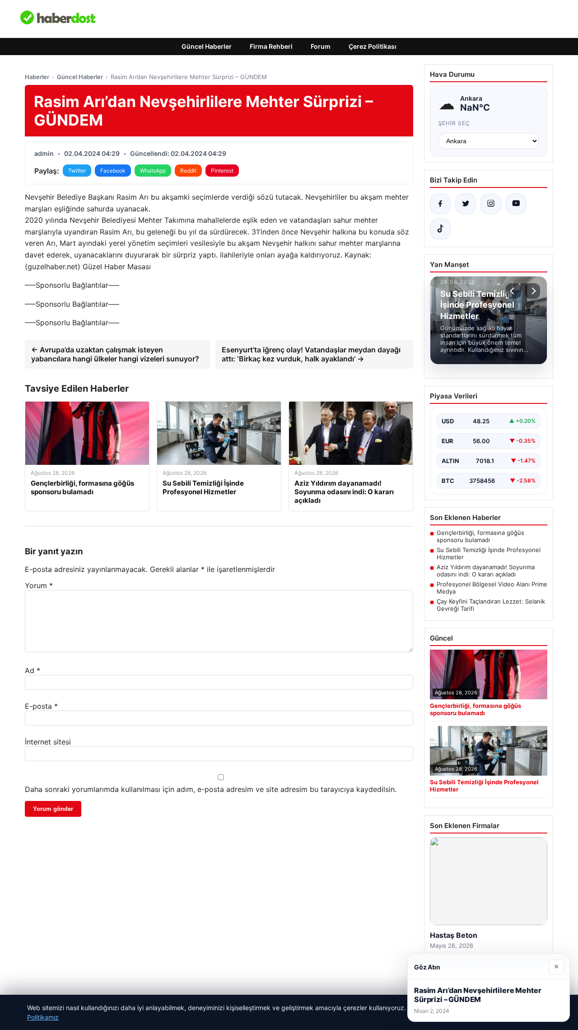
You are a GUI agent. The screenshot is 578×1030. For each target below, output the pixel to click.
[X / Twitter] (465, 203)
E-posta (41, 706)
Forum (321, 46)
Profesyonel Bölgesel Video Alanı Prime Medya (492, 588)
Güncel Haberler (207, 46)
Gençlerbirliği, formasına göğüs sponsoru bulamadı (480, 536)
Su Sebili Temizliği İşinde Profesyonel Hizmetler (489, 553)
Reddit (188, 170)
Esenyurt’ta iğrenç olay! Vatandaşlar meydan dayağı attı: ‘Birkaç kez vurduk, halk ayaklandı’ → (311, 354)
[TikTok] (440, 229)
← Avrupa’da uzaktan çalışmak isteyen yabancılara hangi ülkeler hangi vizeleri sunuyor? (115, 354)
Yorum (39, 585)
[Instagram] (490, 203)
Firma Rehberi (271, 46)
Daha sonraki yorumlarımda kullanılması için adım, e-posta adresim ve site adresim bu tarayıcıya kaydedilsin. (210, 789)
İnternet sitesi (48, 741)
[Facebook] (440, 203)
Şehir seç (454, 123)
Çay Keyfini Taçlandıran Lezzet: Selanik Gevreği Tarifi (491, 605)
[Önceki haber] (513, 291)
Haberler (37, 76)
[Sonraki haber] (532, 291)
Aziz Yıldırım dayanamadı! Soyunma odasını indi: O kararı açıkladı (486, 570)
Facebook (113, 170)
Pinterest (222, 170)
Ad (32, 670)
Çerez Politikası (372, 46)
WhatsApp (153, 170)
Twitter (77, 170)
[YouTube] (516, 203)
